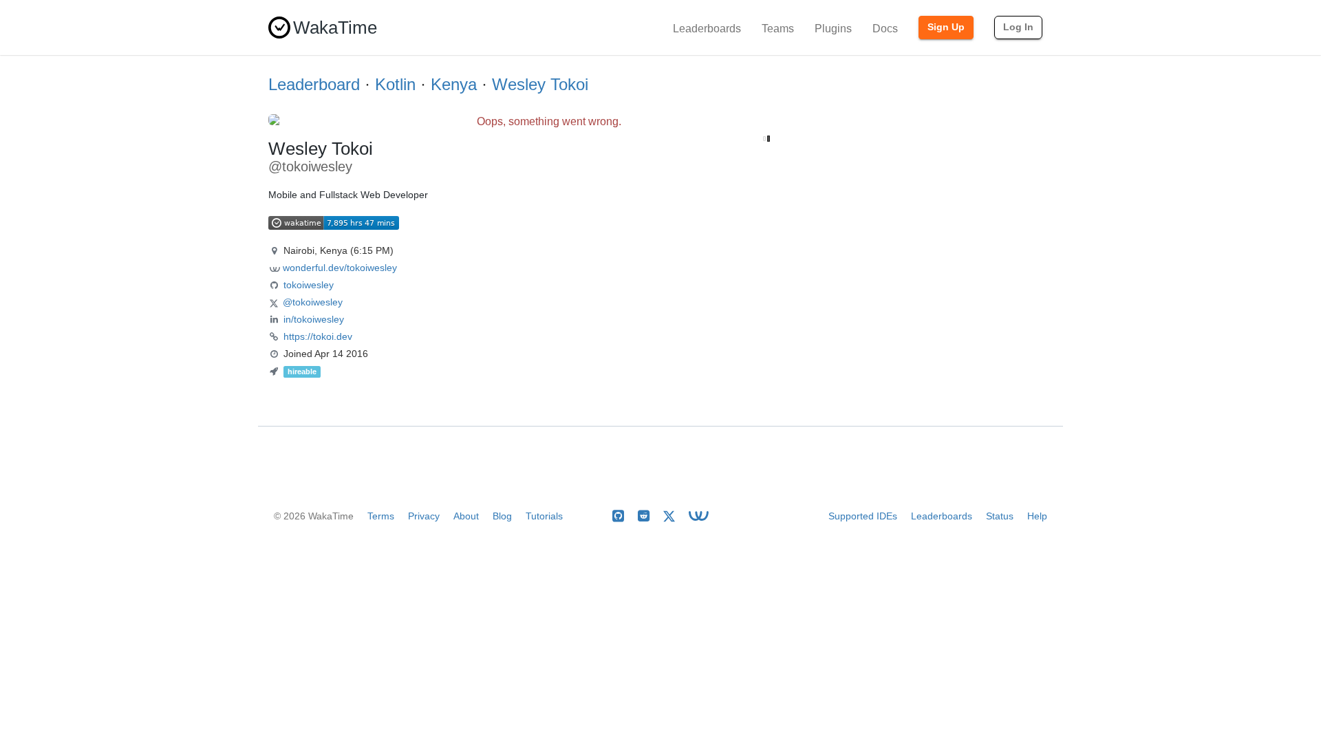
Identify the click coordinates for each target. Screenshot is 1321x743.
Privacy (424, 515)
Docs (885, 28)
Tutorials (544, 515)
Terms (380, 515)
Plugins (833, 28)
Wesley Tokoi (540, 84)
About (466, 515)
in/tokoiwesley (313, 319)
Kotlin (395, 84)
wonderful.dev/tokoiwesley (340, 267)
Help (1037, 515)
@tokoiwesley (313, 302)
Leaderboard (314, 84)
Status (999, 515)
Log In (1018, 26)
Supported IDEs (862, 515)
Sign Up (946, 26)
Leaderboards (707, 28)
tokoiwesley (308, 284)
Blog (502, 515)
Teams (778, 28)
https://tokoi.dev (317, 336)
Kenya (454, 84)
